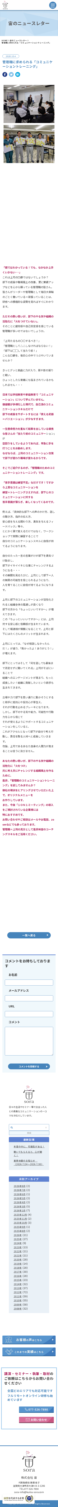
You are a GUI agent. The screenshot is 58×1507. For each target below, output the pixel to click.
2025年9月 (20, 1226)
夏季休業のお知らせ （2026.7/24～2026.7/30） (29, 1162)
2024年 (18, 1243)
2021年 (18, 1255)
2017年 (18, 1271)
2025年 (18, 1239)
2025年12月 (20, 1214)
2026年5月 (20, 1198)
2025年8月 (20, 1231)
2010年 (18, 1300)
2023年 (18, 1247)
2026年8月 (20, 1186)
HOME (5, 40)
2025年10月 (20, 1222)
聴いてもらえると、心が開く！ (28, 1153)
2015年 (18, 1280)
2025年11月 (20, 1218)
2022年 (18, 1251)
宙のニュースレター (18, 40)
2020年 (18, 1259)
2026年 (18, 1235)
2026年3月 (20, 1206)
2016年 (18, 1276)
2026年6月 (20, 1194)
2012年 (18, 1292)
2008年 (18, 1308)
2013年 (18, 1288)
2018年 (18, 1267)
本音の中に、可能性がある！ (29, 1146)
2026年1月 (20, 1210)
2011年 (18, 1296)
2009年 (18, 1304)
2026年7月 (20, 1190)
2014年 (18, 1284)
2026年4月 (20, 1202)
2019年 (18, 1263)
